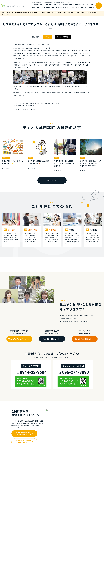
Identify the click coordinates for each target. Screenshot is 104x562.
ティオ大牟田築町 (62, 37)
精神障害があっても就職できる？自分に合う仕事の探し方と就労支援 (64, 163)
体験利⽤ (52, 229)
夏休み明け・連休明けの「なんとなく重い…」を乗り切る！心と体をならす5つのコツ (90, 163)
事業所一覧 (57, 4)
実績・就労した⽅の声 (87, 7)
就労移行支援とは (38, 4)
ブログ (47, 37)
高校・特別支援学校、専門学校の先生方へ (72, 4)
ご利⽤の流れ (48, 4)
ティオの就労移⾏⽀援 (48, 7)
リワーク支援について (62, 7)
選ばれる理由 (36, 7)
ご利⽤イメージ (74, 7)
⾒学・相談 (33, 229)
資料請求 (11, 229)
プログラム (6, 158)
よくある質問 (89, 4)
